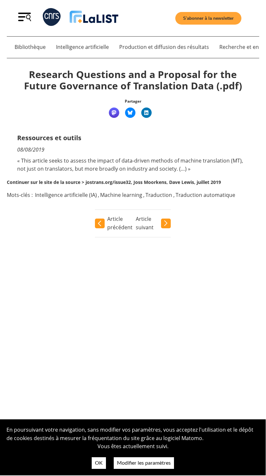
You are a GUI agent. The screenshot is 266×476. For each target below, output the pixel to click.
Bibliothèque (30, 47)
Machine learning (121, 194)
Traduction (158, 194)
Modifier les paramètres (144, 463)
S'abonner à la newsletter (208, 18)
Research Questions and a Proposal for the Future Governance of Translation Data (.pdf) (133, 80)
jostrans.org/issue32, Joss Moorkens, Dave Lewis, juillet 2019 (153, 182)
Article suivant (145, 223)
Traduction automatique (205, 194)
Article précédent (120, 223)
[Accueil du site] (93, 18)
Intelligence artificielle (82, 47)
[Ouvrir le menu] (24, 19)
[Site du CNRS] (52, 18)
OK (99, 463)
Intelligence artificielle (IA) (66, 194)
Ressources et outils (49, 137)
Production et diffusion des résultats (164, 47)
